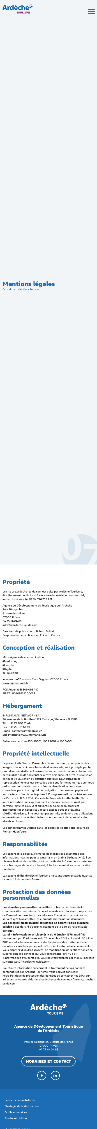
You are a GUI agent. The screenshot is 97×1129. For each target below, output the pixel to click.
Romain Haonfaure (14, 831)
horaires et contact (48, 1061)
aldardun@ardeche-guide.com (47, 979)
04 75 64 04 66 (48, 1049)
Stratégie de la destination (22, 1106)
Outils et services (16, 1112)
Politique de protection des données (33, 975)
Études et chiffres (16, 1118)
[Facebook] (41, 1075)
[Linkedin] (55, 1075)
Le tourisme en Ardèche (20, 1100)
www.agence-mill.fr (15, 683)
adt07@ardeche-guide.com (19, 625)
